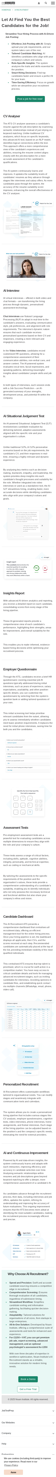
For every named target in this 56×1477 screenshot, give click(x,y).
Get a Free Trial (28, 1389)
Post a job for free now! (30, 99)
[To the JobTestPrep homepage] (8, 3)
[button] (39, 3)
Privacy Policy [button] (11, 1465)
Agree (13, 1472)
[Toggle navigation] (52, 3)
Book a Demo (28, 1379)
